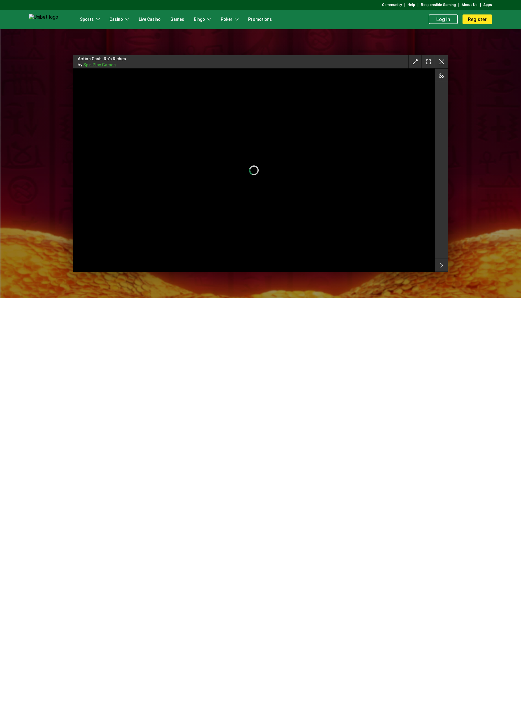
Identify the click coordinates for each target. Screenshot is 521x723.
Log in (443, 19)
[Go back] (441, 61)
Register (477, 19)
